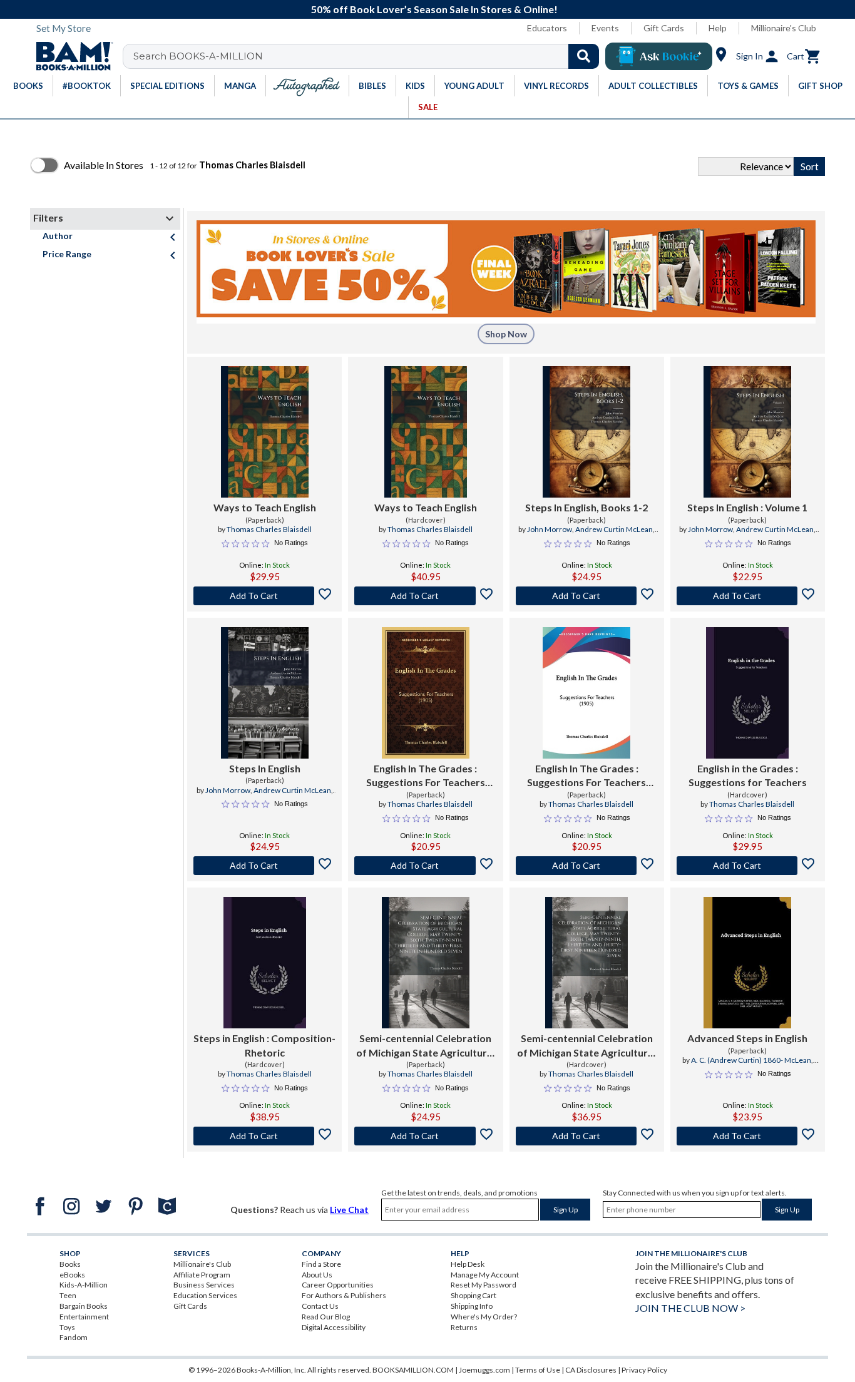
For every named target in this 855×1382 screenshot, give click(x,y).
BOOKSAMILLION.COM (413, 1369)
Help (718, 28)
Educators (547, 28)
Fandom (73, 1337)
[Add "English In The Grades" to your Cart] (425, 865)
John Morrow (549, 529)
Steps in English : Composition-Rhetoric (264, 1045)
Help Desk (467, 1264)
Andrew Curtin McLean (614, 529)
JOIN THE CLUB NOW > (690, 1308)
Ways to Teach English (264, 507)
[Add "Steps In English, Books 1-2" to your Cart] (587, 595)
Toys (67, 1327)
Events (605, 28)
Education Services (205, 1295)
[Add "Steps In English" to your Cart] (748, 595)
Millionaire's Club (783, 28)
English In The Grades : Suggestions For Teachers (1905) (425, 776)
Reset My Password (483, 1284)
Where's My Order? (484, 1316)
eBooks (72, 1274)
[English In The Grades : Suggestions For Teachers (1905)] (426, 693)
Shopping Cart (473, 1295)
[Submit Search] (583, 56)
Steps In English (264, 768)
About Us (317, 1274)
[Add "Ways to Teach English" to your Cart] (264, 595)
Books (70, 1264)
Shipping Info (472, 1306)
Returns (464, 1327)
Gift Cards (663, 28)
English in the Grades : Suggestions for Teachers (748, 775)
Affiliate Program (201, 1274)
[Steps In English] (265, 693)
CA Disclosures (591, 1369)
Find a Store (321, 1264)
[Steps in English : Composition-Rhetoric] (264, 962)
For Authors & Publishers (344, 1295)
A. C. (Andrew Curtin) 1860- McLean (751, 1060)
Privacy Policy (644, 1369)
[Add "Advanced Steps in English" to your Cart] (748, 1136)
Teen (67, 1295)
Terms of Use (537, 1369)
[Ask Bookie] (658, 56)
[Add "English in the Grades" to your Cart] (748, 865)
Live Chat (349, 1209)
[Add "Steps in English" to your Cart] (264, 1136)
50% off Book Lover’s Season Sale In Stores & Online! (434, 9)
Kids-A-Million (83, 1284)
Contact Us (320, 1306)
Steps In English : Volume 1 (747, 507)
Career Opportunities (338, 1284)
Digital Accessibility (334, 1327)
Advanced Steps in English (747, 1038)
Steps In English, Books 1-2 (586, 507)
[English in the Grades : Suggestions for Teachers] (747, 693)
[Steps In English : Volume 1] (747, 432)
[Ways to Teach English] (265, 432)
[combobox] (369, 56)
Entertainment (84, 1316)
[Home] (70, 56)
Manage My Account (485, 1274)
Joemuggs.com (484, 1369)
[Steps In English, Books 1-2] (586, 432)
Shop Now (506, 334)
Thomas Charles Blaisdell (269, 529)
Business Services (204, 1284)
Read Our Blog (326, 1316)
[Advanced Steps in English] (747, 962)
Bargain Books (83, 1306)
